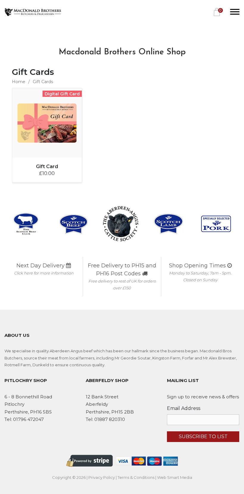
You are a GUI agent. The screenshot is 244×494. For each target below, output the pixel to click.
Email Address (183, 408)
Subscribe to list (203, 436)
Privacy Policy (101, 477)
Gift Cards (43, 81)
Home (18, 81)
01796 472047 (28, 419)
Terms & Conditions (136, 477)
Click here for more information (43, 273)
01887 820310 (109, 419)
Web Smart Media (174, 477)
